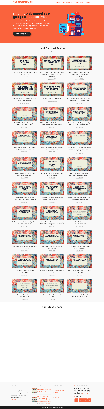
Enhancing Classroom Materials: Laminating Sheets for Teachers (79, 174)
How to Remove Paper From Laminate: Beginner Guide (25, 296)
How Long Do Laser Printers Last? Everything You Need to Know (24, 148)
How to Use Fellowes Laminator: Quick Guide (52, 296)
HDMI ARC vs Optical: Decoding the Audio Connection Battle (25, 124)
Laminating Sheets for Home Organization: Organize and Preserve (24, 198)
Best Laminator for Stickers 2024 (52, 89)
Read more (13, 399)
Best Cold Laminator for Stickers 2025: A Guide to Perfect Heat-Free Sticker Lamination (52, 63)
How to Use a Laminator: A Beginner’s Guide (52, 271)
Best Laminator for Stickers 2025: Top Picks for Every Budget (24, 99)
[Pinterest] (85, 400)
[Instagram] (81, 400)
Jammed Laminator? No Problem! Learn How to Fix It (52, 148)
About (56, 395)
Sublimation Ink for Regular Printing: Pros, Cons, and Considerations (79, 124)
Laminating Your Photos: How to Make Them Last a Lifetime (79, 223)
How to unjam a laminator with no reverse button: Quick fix (79, 296)
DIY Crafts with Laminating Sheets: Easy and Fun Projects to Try (52, 198)
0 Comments (46, 393)
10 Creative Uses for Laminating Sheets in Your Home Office (24, 223)
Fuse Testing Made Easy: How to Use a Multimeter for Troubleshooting (79, 99)
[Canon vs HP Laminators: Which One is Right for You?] (34, 390)
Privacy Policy (58, 388)
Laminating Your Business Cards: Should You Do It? (79, 247)
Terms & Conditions (59, 390)
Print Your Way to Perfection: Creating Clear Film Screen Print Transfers (52, 113)
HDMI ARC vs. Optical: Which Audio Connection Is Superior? (24, 174)
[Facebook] (76, 400)
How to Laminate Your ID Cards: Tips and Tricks (79, 271)
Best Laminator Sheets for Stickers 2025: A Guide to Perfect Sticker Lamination (79, 63)
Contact (56, 397)
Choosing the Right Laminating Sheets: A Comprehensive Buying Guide (79, 188)
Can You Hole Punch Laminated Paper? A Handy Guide (52, 174)
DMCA (56, 392)
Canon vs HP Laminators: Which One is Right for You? (25, 73)
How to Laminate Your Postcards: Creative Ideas (52, 247)
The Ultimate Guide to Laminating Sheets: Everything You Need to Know (52, 213)
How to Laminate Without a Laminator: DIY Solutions (25, 247)
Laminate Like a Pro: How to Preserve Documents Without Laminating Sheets (79, 138)
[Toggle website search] (94, 2)
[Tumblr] (89, 400)
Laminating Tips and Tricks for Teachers (24, 271)
